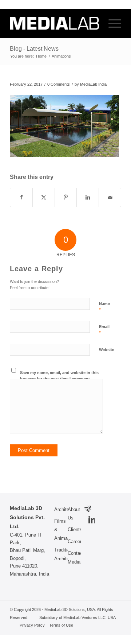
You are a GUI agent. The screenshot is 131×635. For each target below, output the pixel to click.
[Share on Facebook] (21, 197)
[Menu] (111, 23)
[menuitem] (111, 23)
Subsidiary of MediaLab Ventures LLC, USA (77, 617)
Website (106, 349)
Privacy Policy (32, 625)
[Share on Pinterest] (66, 197)
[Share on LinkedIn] (88, 197)
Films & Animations (61, 529)
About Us (74, 514)
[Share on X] (44, 197)
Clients (74, 529)
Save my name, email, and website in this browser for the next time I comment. (59, 375)
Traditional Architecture (61, 554)
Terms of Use (61, 625)
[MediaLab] (54, 23)
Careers (74, 541)
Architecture (61, 509)
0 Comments (58, 84)
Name (104, 306)
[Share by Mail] (110, 197)
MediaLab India (93, 84)
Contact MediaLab (74, 557)
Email (104, 329)
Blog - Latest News (34, 49)
